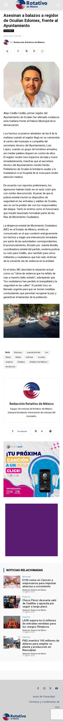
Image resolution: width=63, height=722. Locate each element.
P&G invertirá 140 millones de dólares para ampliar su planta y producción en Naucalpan (40, 645)
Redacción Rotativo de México (29, 42)
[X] (26, 51)
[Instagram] (44, 688)
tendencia (10, 367)
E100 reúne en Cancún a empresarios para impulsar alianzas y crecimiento (39, 583)
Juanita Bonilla (33, 352)
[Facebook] (18, 51)
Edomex (8, 30)
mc (46, 352)
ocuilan (41, 357)
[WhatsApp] (42, 51)
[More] (50, 431)
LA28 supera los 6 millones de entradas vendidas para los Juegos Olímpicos (39, 623)
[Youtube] (56, 688)
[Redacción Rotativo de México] (7, 42)
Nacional (26, 576)
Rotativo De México (38, 362)
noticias (29, 357)
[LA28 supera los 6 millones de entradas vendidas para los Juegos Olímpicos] (12, 622)
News (8, 357)
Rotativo (21, 362)
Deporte (26, 597)
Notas (18, 357)
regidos (9, 362)
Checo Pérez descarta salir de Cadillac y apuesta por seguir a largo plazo (39, 603)
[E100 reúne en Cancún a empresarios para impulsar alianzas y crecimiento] (12, 582)
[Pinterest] (34, 51)
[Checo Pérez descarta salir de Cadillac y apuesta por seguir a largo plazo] (12, 602)
